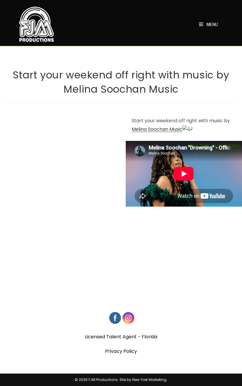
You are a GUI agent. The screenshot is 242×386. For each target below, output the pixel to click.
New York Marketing (149, 379)
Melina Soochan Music (157, 129)
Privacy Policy (121, 351)
